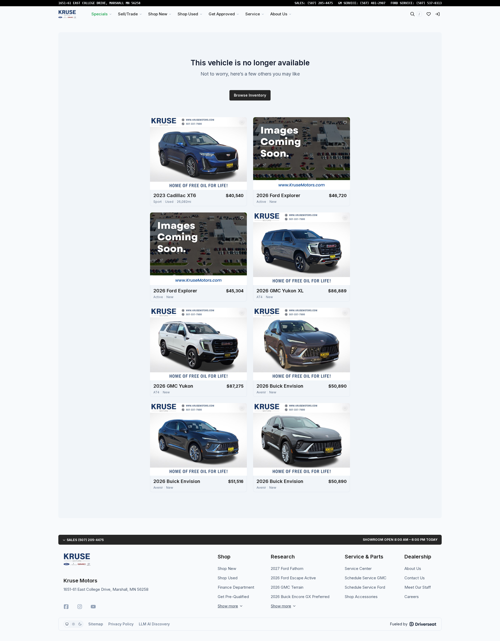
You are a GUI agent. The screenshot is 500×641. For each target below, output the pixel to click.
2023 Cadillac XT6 (174, 195)
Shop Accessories (361, 596)
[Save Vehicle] (242, 122)
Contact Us (414, 577)
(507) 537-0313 (429, 3)
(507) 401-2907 (372, 3)
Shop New (227, 568)
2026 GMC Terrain (287, 587)
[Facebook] (66, 606)
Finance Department (236, 587)
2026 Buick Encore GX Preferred (300, 596)
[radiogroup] (73, 624)
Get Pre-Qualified (233, 596)
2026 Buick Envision (280, 386)
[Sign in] (437, 14)
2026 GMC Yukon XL (280, 290)
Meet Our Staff (417, 587)
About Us (412, 568)
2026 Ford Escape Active (293, 577)
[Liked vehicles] (428, 14)
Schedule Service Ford (365, 587)
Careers (411, 596)
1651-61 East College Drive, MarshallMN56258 (99, 3)
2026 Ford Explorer (278, 195)
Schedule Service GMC (365, 577)
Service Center (358, 568)
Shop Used (228, 577)
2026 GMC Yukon (173, 386)
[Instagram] (79, 606)
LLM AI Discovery (154, 624)
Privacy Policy (121, 624)
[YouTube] (93, 606)
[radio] (67, 624)
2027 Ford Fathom (287, 568)
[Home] (67, 14)
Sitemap (95, 624)
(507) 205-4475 (320, 3)
